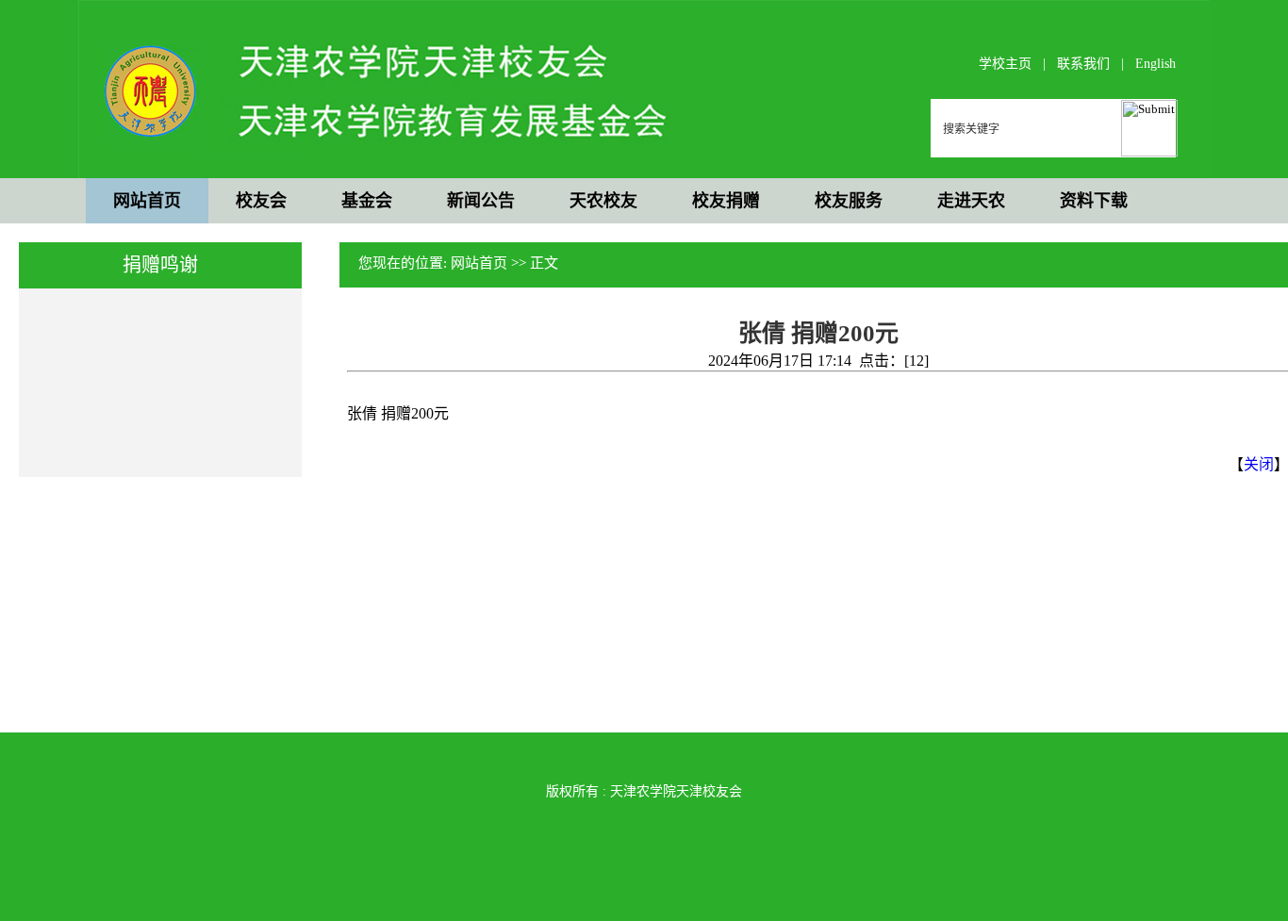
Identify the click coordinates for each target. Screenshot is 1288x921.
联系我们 (1083, 64)
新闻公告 (481, 200)
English (1155, 64)
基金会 (366, 200)
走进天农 (971, 200)
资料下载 (1094, 200)
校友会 (261, 200)
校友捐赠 (726, 200)
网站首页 (147, 200)
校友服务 (849, 200)
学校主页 (1005, 64)
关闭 (1259, 464)
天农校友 (603, 200)
